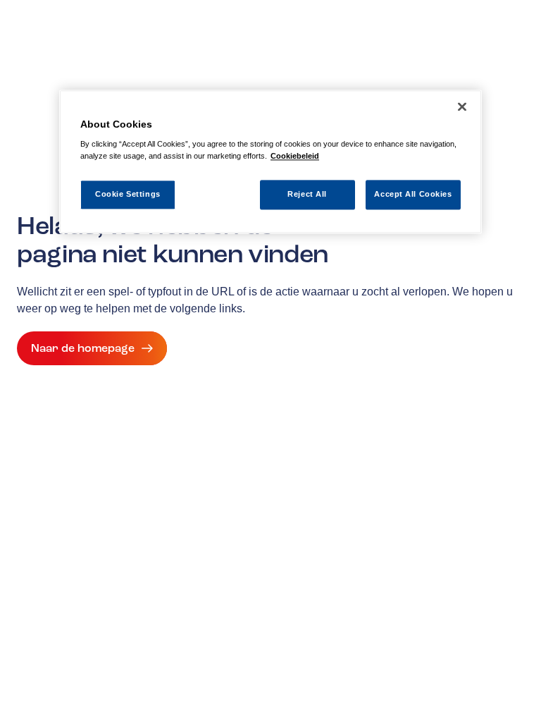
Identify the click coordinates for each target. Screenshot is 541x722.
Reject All (307, 194)
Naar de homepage (83, 348)
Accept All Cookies (413, 194)
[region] (270, 162)
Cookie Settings (128, 194)
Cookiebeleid (294, 156)
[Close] (462, 106)
